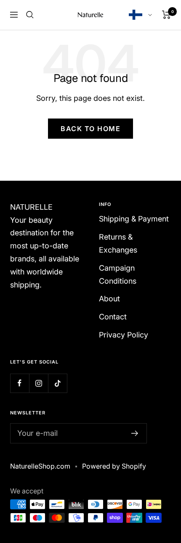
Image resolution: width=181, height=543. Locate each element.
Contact (113, 316)
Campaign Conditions (117, 274)
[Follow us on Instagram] (38, 383)
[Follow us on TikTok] (57, 383)
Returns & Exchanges (118, 243)
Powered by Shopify (114, 466)
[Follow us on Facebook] (19, 383)
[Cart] (166, 15)
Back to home (90, 128)
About (109, 298)
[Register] (134, 433)
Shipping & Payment (134, 218)
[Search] (30, 14)
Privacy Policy (123, 334)
